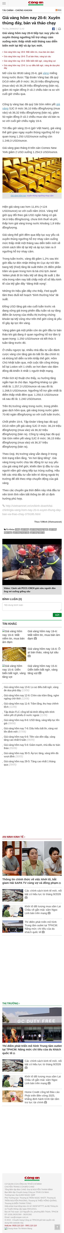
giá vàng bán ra (37, 532)
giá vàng (25, 529)
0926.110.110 (18, 1226)
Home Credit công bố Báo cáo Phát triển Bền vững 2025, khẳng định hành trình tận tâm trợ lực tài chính (42, 1097)
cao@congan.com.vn (19, 1217)
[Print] (59, 29)
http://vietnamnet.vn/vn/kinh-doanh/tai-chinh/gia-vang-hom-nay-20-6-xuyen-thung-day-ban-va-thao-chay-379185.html (32, 510)
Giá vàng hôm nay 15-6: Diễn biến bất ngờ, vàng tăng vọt (30, 61)
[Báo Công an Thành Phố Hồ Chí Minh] (35, 3)
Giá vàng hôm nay (18, 196)
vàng (46, 73)
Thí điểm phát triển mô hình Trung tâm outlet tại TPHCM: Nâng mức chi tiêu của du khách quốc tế (41, 927)
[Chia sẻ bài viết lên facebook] (53, 29)
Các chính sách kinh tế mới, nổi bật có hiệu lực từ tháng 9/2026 (43, 892)
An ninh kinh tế (13, 837)
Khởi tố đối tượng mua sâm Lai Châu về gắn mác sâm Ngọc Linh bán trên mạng (43, 910)
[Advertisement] (32, 802)
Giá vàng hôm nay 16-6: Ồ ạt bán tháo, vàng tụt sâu (27, 56)
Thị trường (10, 1003)
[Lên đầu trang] (57, 1227)
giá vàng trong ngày (39, 529)
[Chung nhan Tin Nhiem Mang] (18, 1228)
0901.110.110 (31, 1226)
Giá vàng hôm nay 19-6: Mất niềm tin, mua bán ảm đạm (29, 52)
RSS (59, 10)
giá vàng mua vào (21, 532)
